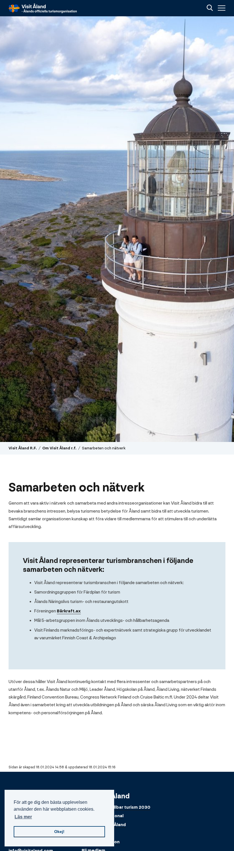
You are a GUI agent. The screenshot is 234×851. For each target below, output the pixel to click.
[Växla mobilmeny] (220, 8)
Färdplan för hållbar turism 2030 (116, 807)
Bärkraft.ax (69, 611)
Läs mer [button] (23, 816)
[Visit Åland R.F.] (43, 8)
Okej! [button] (59, 831)
